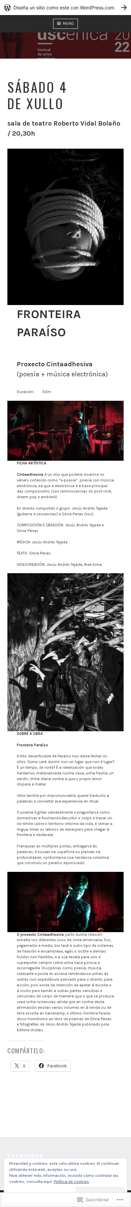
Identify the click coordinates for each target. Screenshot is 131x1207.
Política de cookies (71, 1181)
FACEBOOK (25, 1157)
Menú (68, 23)
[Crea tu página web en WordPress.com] (65, 7)
